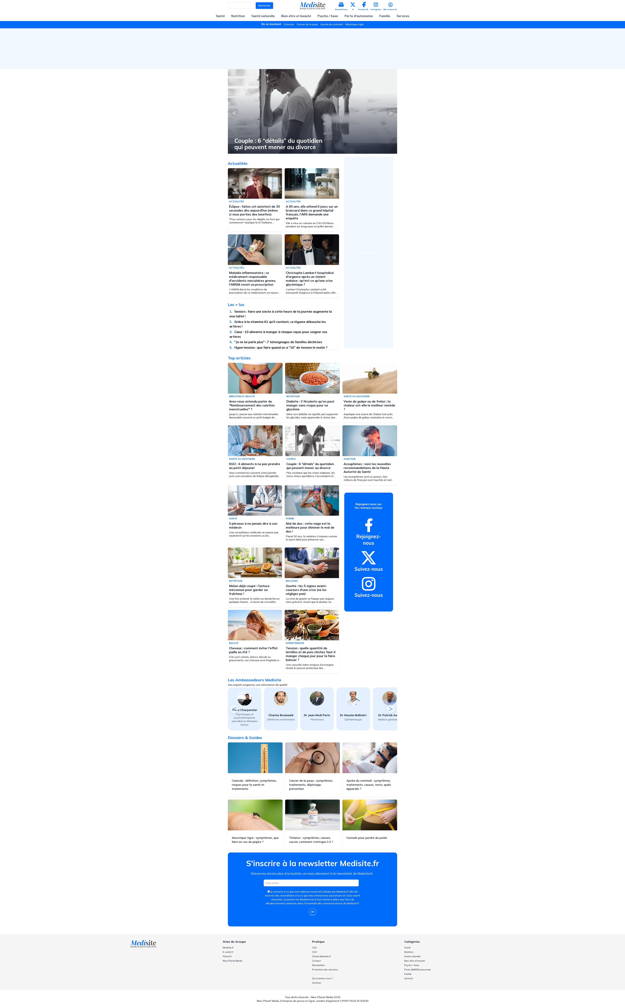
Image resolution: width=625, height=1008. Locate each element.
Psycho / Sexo (328, 16)
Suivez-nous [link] (368, 569)
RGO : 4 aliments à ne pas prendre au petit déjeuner (254, 466)
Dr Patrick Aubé (353, 715)
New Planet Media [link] (232, 960)
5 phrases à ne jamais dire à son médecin (253, 525)
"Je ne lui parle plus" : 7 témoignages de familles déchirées (278, 342)
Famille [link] (407, 974)
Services (403, 16)
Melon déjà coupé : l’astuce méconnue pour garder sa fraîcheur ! (249, 590)
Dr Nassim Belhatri (317, 715)
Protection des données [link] (325, 969)
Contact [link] (316, 960)
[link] (369, 525)
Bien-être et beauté (296, 16)
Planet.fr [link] (227, 956)
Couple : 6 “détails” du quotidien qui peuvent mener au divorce (310, 466)
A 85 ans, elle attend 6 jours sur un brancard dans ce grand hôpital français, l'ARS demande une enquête (312, 212)
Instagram (376, 9)
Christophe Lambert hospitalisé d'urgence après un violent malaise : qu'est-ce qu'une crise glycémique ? (310, 278)
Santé (220, 16)
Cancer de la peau (307, 24)
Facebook (363, 9)
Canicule (289, 24)
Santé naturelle (263, 16)
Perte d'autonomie (359, 16)
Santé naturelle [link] (412, 956)
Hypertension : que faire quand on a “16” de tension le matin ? (280, 347)
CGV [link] (314, 952)
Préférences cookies (323, 974)
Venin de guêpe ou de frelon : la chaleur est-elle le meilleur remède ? (369, 405)
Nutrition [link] (408, 952)
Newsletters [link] (318, 965)
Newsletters (341, 9)
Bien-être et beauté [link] (414, 960)
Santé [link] (407, 947)
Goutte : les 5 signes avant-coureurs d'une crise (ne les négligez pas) (306, 590)
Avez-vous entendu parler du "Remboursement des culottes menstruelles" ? (297, 143)
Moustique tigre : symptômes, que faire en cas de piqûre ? (255, 840)
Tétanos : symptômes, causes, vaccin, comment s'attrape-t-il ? (311, 840)
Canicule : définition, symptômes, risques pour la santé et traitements (254, 785)
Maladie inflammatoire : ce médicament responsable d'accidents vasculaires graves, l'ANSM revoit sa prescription (252, 278)
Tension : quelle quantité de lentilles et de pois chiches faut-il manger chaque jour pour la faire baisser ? (310, 654)
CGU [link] (314, 947)
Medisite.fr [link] (228, 947)
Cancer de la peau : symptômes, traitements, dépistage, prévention (311, 785)
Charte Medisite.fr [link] (321, 956)
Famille (384, 16)
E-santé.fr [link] (228, 952)
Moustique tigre (354, 24)
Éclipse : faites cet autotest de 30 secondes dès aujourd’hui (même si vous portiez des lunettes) (254, 210)
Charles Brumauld (244, 715)
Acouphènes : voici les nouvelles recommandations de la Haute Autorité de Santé (367, 468)
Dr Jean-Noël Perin (281, 715)
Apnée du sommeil (331, 24)
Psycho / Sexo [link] (411, 965)
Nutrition (238, 16)
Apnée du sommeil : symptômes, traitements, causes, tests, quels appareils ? (368, 785)
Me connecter (390, 9)
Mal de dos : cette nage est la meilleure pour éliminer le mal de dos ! (310, 527)
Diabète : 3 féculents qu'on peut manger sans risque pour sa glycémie (310, 405)
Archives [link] (316, 982)
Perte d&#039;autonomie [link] (417, 969)
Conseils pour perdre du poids (366, 838)
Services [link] (408, 978)
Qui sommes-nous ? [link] (322, 978)
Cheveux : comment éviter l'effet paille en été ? (253, 650)
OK (312, 911)
